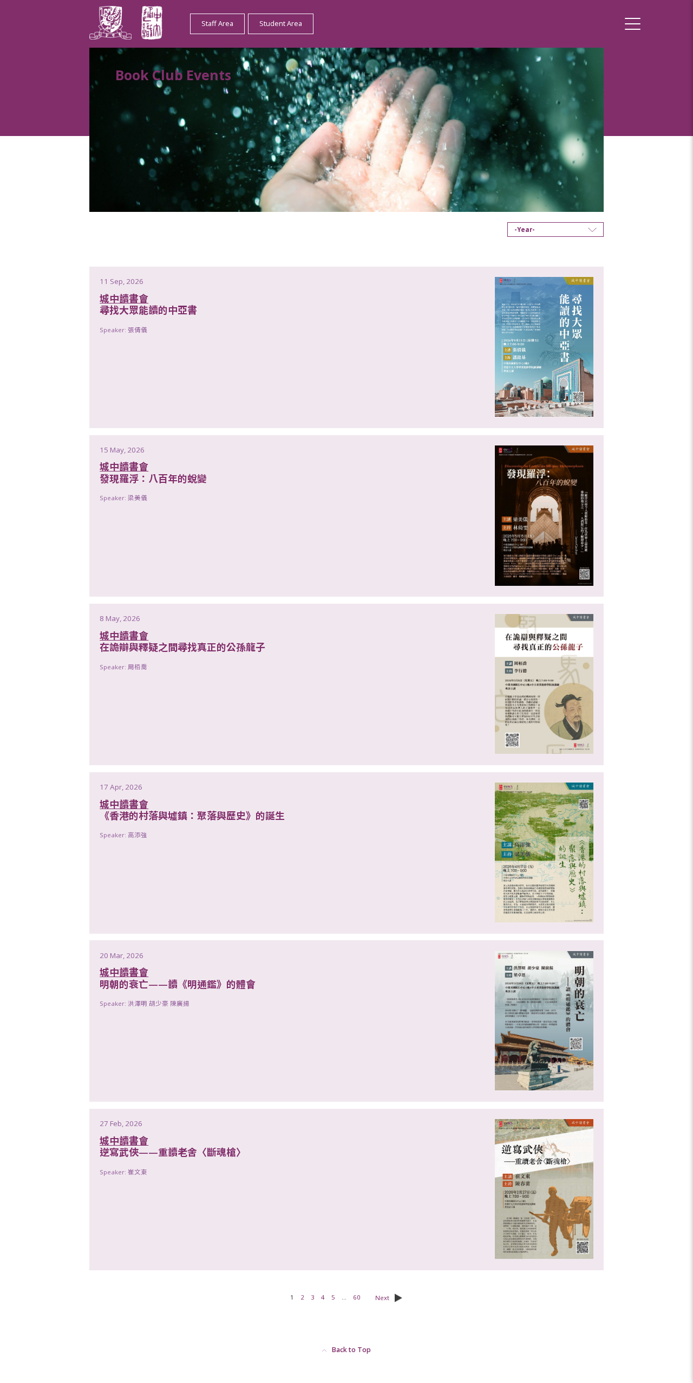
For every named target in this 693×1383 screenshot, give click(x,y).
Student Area (280, 23)
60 (357, 1297)
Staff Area (217, 23)
